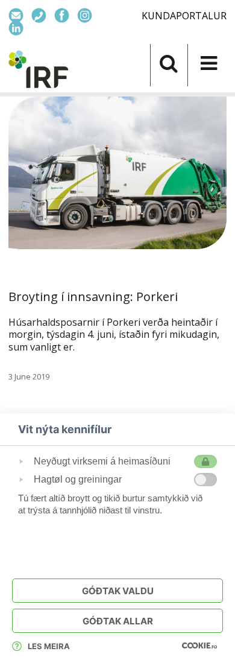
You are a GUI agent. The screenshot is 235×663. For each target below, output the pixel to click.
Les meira (49, 646)
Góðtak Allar (118, 621)
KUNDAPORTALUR (184, 15)
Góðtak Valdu (118, 591)
